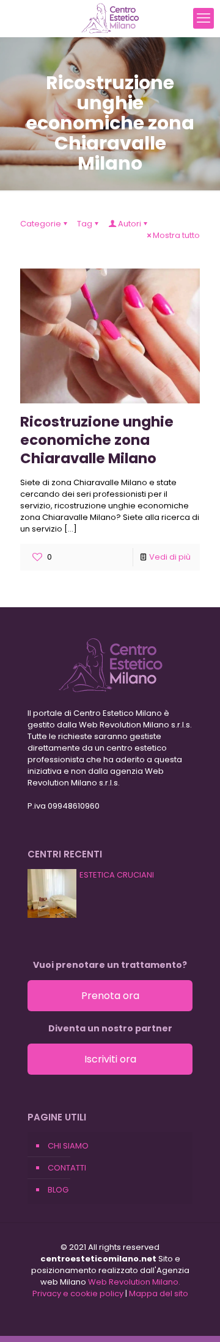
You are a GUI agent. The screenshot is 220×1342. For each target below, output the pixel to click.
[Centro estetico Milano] (110, 18)
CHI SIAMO (68, 1146)
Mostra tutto (176, 235)
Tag (84, 223)
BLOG (58, 1190)
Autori (129, 223)
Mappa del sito (158, 1293)
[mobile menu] (203, 18)
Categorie (40, 223)
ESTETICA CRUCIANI (116, 875)
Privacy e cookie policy (77, 1293)
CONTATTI (67, 1168)
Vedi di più (170, 557)
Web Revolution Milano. (134, 1282)
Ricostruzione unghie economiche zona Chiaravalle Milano (97, 440)
